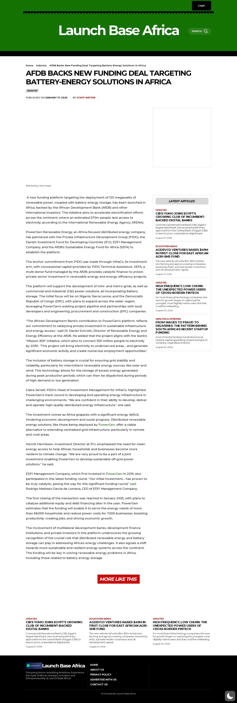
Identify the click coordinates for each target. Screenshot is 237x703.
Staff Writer (86, 97)
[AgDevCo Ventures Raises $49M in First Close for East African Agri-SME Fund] (118, 601)
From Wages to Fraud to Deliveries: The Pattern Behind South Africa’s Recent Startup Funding (182, 327)
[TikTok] (42, 5)
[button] (230, 696)
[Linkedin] (37, 5)
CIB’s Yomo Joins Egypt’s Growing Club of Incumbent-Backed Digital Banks (180, 217)
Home (29, 65)
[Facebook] (26, 5)
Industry (41, 65)
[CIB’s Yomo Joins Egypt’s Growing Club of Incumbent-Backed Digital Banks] (55, 601)
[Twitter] (47, 5)
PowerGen (107, 424)
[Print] (191, 97)
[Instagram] (31, 5)
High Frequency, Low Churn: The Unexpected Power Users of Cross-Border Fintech (181, 289)
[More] (207, 97)
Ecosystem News (166, 246)
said (133, 484)
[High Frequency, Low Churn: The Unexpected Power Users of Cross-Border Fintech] (182, 601)
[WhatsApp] (175, 97)
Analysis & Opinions (168, 319)
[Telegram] (199, 97)
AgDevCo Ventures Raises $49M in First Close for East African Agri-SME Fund (182, 253)
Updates (161, 210)
